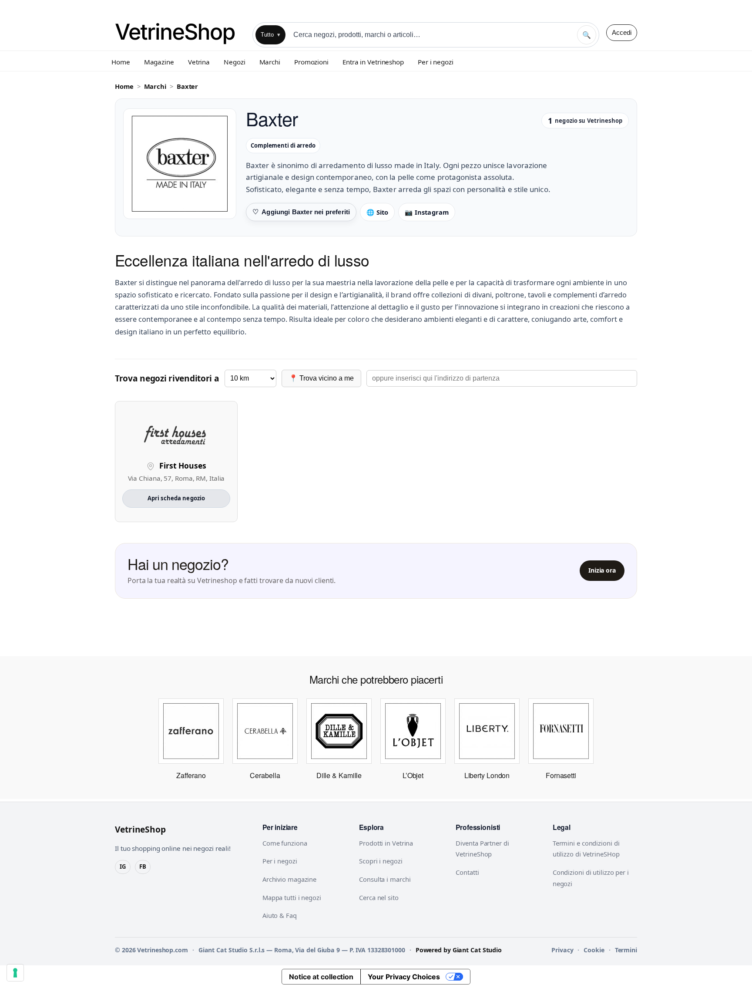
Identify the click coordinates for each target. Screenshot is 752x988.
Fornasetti (561, 775)
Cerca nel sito (379, 897)
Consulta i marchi (384, 879)
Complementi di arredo (283, 145)
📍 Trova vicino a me (321, 378)
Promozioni (311, 61)
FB (142, 866)
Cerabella (265, 775)
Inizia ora (602, 570)
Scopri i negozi (381, 860)
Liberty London (487, 775)
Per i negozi (435, 61)
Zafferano (190, 775)
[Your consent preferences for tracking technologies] (15, 972)
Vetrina (199, 61)
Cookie (594, 950)
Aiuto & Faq (279, 915)
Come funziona (284, 843)
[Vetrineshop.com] (180, 32)
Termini (626, 950)
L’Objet (413, 775)
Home (120, 61)
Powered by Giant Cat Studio (459, 950)
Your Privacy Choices (404, 976)
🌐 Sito (377, 212)
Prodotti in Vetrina (386, 843)
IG (123, 866)
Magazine (159, 61)
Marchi (269, 61)
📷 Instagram (427, 212)
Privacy (562, 950)
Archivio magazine (289, 879)
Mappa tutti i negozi (291, 897)
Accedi (621, 32)
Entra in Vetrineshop (373, 61)
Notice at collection (321, 976)
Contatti (467, 872)
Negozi (234, 61)
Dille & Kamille (339, 775)
